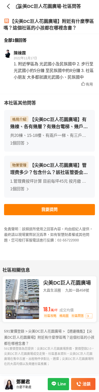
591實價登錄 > (15, 331)
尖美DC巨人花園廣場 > (46, 331)
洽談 (86, 384)
